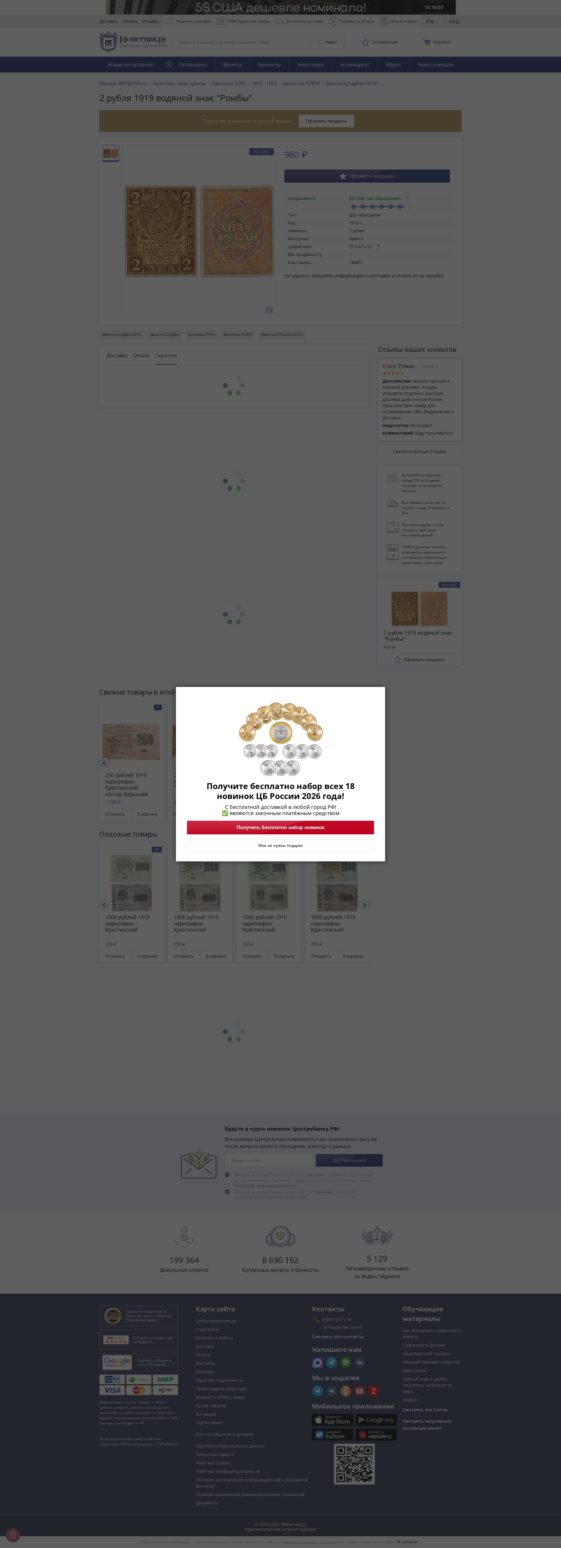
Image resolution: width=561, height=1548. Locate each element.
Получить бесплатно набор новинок (281, 827)
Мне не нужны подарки (280, 845)
